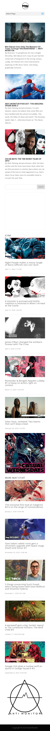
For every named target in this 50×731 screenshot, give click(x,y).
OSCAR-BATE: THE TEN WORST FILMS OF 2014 (23, 160)
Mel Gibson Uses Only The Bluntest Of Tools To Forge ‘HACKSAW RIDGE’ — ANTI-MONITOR (24, 48)
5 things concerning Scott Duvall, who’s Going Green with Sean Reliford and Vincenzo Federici (25, 586)
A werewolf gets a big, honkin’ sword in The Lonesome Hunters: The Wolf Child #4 (24, 627)
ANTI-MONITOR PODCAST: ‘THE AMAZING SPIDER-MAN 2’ (24, 104)
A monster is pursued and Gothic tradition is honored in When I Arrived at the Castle (25, 303)
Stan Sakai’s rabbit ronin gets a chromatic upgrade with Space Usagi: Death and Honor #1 (24, 545)
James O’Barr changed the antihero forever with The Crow (23, 343)
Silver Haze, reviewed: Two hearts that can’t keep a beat (22, 422)
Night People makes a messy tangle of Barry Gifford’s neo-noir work (24, 263)
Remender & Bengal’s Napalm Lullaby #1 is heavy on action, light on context (25, 383)
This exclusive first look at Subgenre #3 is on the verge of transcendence (24, 506)
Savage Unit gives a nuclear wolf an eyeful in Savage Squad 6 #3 (23, 667)
